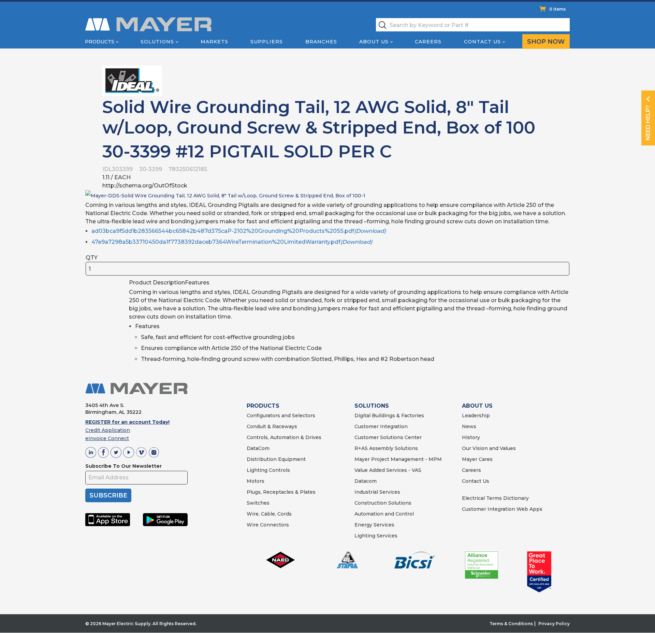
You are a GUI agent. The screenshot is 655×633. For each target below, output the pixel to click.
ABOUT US (477, 406)
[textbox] (473, 24)
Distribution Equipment (276, 459)
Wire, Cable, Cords (269, 514)
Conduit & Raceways (272, 426)
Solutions (157, 42)
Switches (258, 503)
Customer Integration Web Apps (502, 509)
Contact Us (482, 42)
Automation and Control (384, 514)
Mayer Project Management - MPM (398, 459)
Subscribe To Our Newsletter (123, 466)
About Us (374, 42)
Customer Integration (381, 426)
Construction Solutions (382, 503)
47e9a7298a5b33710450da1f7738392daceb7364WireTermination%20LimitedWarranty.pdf (231, 242)
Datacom (365, 481)
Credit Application (107, 430)
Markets (214, 42)
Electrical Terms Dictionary (495, 498)
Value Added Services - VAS (387, 470)
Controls (278, 470)
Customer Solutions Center (388, 437)
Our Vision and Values (489, 448)
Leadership (476, 415)
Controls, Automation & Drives (284, 437)
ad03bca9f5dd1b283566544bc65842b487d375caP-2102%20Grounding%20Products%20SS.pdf (238, 231)
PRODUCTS (263, 406)
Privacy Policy (554, 623)
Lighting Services (375, 536)
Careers (428, 42)
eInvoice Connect (107, 438)
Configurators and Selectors (281, 415)
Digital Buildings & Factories (389, 415)
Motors (255, 481)
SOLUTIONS (371, 406)
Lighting (257, 470)
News (469, 426)
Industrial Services (377, 492)
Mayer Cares (477, 459)
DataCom (258, 448)
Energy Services (374, 525)
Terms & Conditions (511, 623)
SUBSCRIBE (108, 495)
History (471, 437)
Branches (321, 42)
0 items (557, 9)
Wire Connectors (268, 525)
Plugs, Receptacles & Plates (281, 492)
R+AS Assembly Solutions (386, 448)
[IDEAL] (132, 80)
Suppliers (266, 42)
